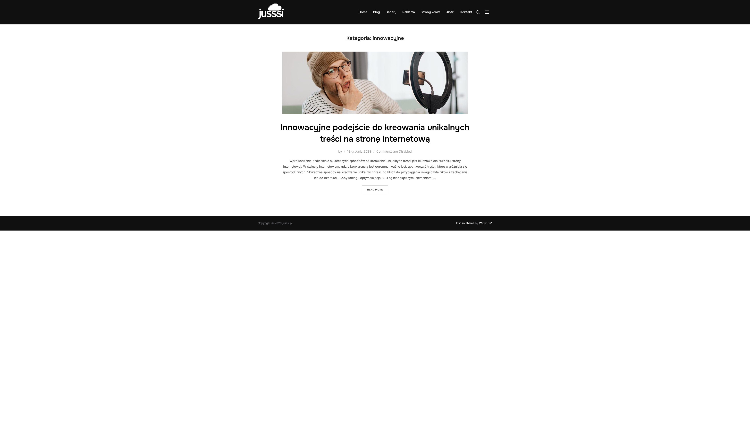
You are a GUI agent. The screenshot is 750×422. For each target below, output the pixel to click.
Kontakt (466, 12)
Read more (377, 189)
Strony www (430, 12)
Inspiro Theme (465, 223)
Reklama (408, 12)
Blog (376, 12)
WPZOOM (485, 223)
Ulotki (450, 12)
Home (363, 12)
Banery (391, 12)
